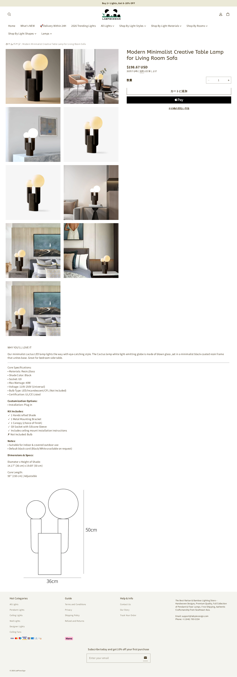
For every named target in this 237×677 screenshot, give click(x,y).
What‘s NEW (27, 26)
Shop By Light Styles (131, 26)
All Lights (106, 26)
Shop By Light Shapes (21, 33)
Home (11, 26)
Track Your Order (128, 615)
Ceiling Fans (15, 631)
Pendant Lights (17, 609)
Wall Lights (15, 620)
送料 (142, 71)
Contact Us (125, 604)
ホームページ (13, 43)
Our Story (124, 609)
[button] (9, 14)
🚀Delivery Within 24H (53, 26)
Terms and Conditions (75, 604)
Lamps (45, 33)
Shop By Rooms (196, 26)
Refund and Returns (74, 620)
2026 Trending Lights (83, 26)
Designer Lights (17, 626)
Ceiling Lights (16, 615)
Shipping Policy (72, 615)
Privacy (68, 609)
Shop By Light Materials (165, 26)
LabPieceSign (20, 670)
